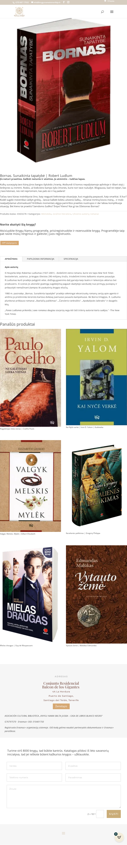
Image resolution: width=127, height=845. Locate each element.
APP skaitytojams (9, 243)
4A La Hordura (61, 691)
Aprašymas (11, 258)
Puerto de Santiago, (61, 696)
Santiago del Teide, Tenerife (61, 700)
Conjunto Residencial (61, 683)
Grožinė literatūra (62, 213)
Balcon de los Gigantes (61, 686)
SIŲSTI (113, 813)
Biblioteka (46, 213)
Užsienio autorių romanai (85, 213)
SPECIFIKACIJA (71, 258)
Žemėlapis (61, 706)
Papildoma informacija (40, 258)
